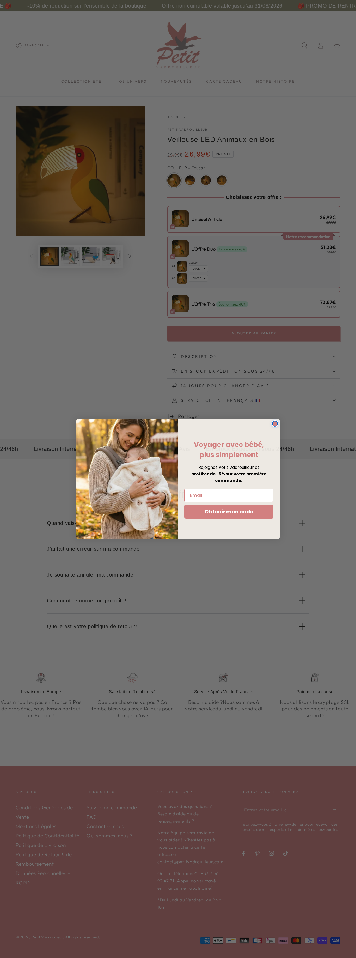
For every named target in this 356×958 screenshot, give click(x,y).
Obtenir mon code (229, 511)
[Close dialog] (275, 423)
